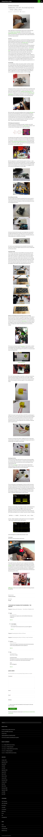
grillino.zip (10, 587)
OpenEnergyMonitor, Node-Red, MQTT (8, 735)
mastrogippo (16, 11)
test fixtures (24, 320)
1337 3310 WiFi (4, 803)
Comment (10, 676)
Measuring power (10, 746)
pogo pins (23, 346)
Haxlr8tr (10, 565)
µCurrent (15, 464)
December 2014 (4, 780)
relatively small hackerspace (26, 91)
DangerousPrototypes (12, 33)
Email (9, 695)
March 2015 (4, 774)
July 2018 (3, 768)
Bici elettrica (4, 805)
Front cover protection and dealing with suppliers (10, 737)
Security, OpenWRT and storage (7, 731)
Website (9, 699)
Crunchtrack (4, 809)
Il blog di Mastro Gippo (7, 1)
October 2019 (4, 760)
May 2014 (3, 784)
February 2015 (4, 776)
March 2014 (4, 786)
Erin (17, 144)
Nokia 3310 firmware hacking (9, 744)
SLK (2, 815)
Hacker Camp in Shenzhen (15, 31)
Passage (10, 600)
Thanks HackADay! (21, 362)
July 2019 (3, 766)
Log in (3, 824)
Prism (3, 813)
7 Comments (23, 11)
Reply (12, 619)
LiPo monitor (25, 125)
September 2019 (4, 762)
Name (9, 690)
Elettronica (10, 5)
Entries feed (4, 826)
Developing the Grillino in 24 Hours (19, 633)
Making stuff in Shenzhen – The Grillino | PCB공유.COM (23, 609)
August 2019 (4, 764)
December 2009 (4, 788)
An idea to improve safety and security (8, 729)
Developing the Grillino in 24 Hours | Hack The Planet (22, 637)
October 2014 (4, 782)
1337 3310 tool (4, 801)
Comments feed (4, 828)
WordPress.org (4, 830)
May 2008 (3, 794)
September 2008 (4, 790)
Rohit (11, 613)
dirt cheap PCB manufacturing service (19, 141)
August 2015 (4, 772)
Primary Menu (41, 1)
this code (31, 112)
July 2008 (3, 792)
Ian (15, 144)
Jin (14, 144)
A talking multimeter (11, 596)
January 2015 (4, 778)
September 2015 (4, 770)
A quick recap (4, 733)
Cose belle (3, 807)
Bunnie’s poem (25, 42)
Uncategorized (16, 5)
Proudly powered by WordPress (6, 835)
